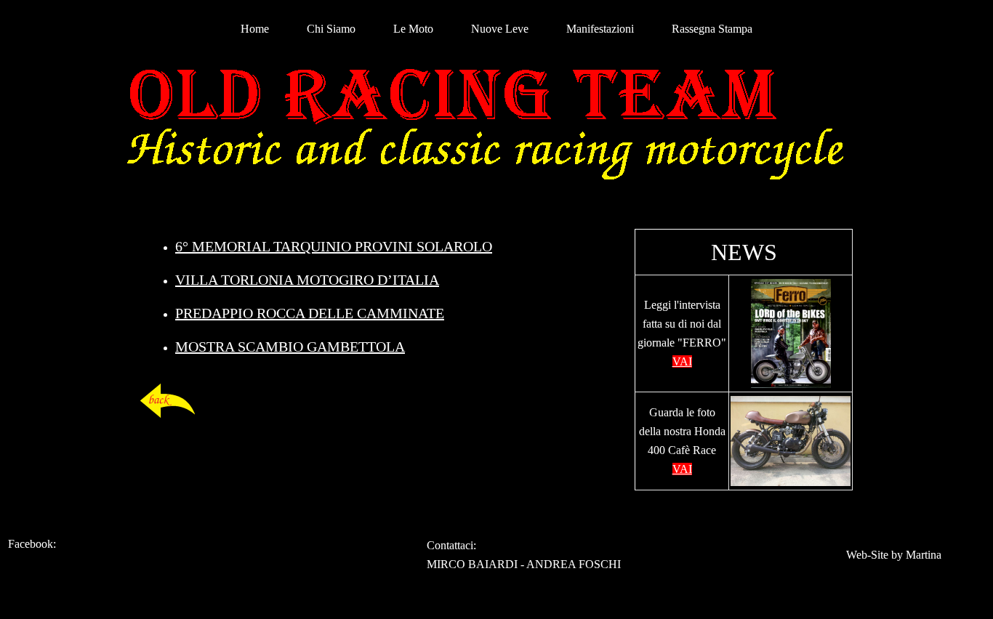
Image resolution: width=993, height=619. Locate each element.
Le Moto (413, 29)
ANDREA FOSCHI (573, 564)
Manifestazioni (600, 29)
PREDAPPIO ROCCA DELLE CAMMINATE (309, 313)
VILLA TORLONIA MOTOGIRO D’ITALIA (307, 280)
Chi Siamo (331, 29)
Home (255, 29)
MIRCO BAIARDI (472, 564)
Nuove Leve (499, 29)
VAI (682, 361)
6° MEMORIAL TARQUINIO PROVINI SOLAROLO (333, 246)
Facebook (30, 544)
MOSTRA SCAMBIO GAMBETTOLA (290, 347)
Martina (923, 555)
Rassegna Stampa (712, 29)
